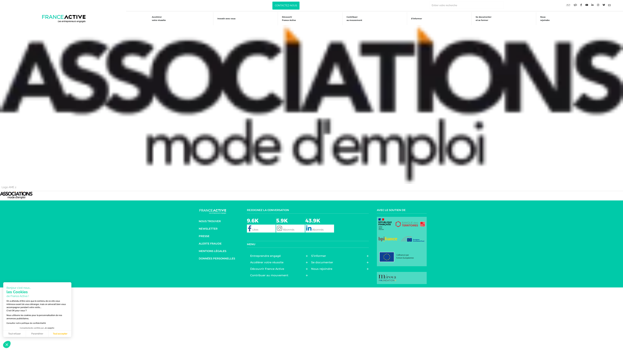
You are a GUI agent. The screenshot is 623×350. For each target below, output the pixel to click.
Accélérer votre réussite (159, 18)
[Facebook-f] (575, 4)
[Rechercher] (507, 5)
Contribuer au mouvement (354, 18)
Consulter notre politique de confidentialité (26, 323)
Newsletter (208, 228)
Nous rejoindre (545, 18)
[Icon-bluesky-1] (603, 4)
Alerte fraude (210, 243)
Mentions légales (212, 251)
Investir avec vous (226, 18)
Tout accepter (60, 333)
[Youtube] (568, 4)
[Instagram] (598, 4)
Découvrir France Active (289, 18)
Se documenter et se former (483, 18)
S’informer (416, 18)
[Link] (609, 4)
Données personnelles (217, 258)
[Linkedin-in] (592, 4)
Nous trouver (210, 221)
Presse (204, 236)
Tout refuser (14, 333)
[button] (7, 344)
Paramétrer (37, 333)
